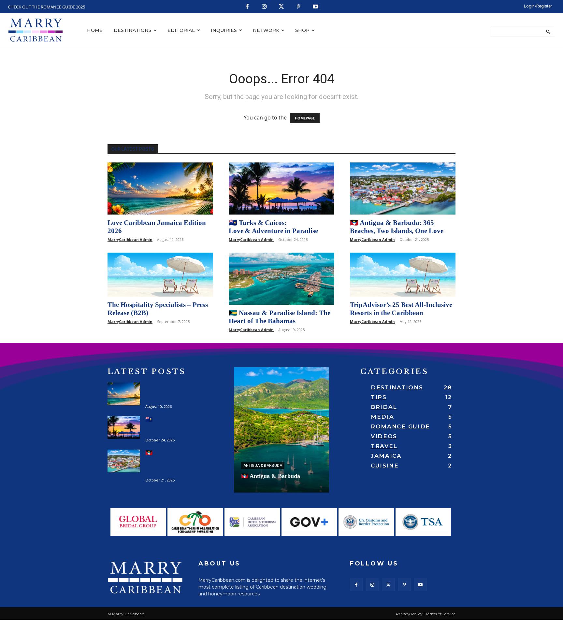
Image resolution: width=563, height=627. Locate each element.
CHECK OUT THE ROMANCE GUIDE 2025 (46, 7)
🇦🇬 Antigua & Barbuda (270, 476)
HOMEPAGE (305, 118)
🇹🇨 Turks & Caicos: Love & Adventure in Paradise (273, 227)
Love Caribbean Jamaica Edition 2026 (169, 392)
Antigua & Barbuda (262, 465)
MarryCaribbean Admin (130, 239)
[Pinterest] (299, 7)
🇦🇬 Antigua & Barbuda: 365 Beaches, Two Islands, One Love (396, 227)
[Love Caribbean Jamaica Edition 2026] (160, 188)
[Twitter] (282, 7)
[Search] (548, 31)
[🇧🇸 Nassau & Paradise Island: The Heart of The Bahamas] (281, 279)
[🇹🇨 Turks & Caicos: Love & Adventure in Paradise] (281, 188)
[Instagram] (264, 7)
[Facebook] (247, 7)
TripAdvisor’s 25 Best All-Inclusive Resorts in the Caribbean (401, 309)
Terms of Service (440, 613)
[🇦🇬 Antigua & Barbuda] (281, 430)
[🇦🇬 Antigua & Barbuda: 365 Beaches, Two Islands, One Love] (402, 188)
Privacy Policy (409, 613)
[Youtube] (316, 7)
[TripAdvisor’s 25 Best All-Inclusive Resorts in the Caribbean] (402, 275)
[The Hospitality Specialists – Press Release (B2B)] (160, 275)
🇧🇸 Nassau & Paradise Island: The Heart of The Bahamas (279, 317)
